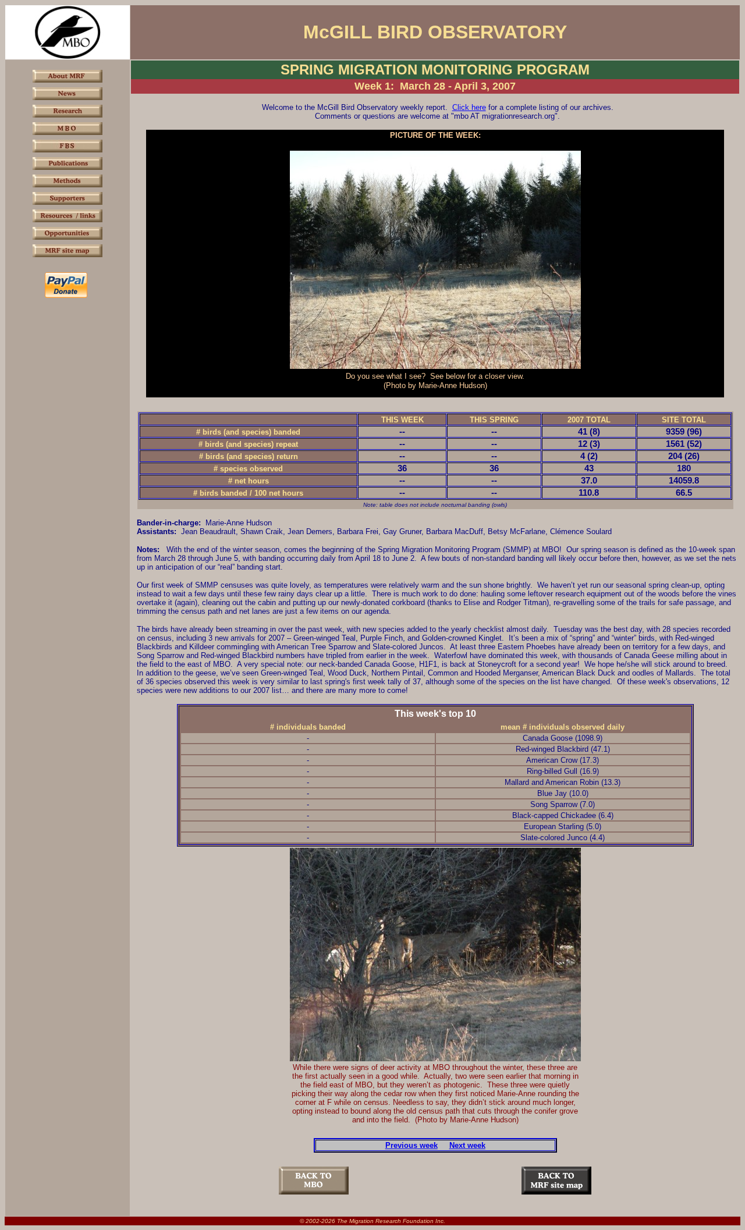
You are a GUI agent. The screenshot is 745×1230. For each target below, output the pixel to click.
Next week (467, 1145)
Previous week (411, 1145)
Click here (469, 107)
